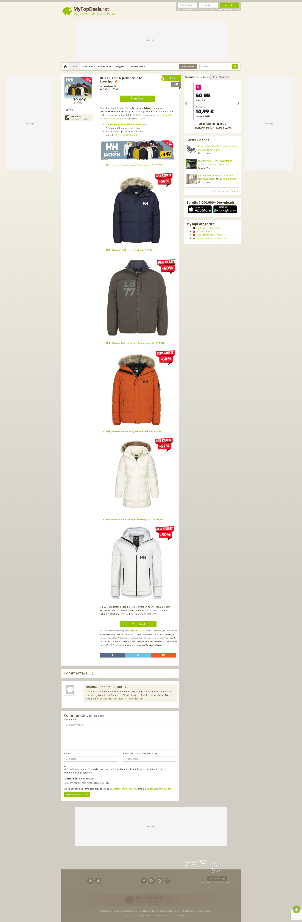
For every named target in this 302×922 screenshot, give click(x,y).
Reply (119, 686)
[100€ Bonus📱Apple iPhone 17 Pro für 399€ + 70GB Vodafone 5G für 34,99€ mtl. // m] (215, 102)
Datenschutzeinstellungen (197, 911)
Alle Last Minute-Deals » (225, 191)
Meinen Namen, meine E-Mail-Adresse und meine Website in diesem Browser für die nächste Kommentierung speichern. (113, 771)
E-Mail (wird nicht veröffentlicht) (140, 753)
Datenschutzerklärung (126, 788)
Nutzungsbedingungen (159, 788)
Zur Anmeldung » (217, 878)
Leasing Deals (203, 231)
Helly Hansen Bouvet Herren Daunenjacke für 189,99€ (134, 165)
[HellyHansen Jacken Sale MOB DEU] (78, 90)
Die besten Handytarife (208, 227)
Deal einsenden (188, 66)
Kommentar (70, 719)
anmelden (229, 5)
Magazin (120, 66)
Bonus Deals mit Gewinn (209, 234)
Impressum (106, 911)
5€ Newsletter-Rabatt (126, 134)
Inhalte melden (147, 911)
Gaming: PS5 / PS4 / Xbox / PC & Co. (214, 238)
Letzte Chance (137, 66)
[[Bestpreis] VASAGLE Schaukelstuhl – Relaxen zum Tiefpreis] (191, 150)
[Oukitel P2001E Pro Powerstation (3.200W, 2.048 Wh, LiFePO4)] (191, 164)
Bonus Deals (104, 66)
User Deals (87, 66)
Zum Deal (137, 98)
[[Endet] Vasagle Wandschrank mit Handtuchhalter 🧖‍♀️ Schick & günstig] (191, 179)
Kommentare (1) (78, 673)
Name (67, 753)
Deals (74, 66)
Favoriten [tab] (197, 76)
